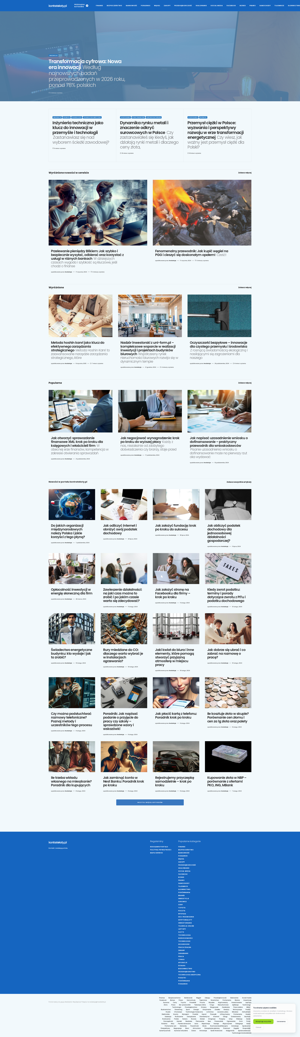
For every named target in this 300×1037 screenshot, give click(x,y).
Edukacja (168, 1016)
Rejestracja (206, 1023)
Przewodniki (219, 1021)
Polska (176, 1019)
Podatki (182, 978)
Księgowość (230, 1030)
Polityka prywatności (160, 850)
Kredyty (226, 1009)
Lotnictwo (210, 1012)
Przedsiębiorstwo (186, 972)
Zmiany (181, 950)
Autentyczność (164, 1030)
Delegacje (239, 1023)
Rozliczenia (166, 1019)
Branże (181, 895)
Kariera (184, 1019)
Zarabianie (183, 953)
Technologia (77, 117)
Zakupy (181, 862)
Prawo (181, 880)
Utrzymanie (207, 1009)
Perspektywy (165, 1028)
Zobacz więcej (244, 173)
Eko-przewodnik (186, 917)
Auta (196, 1023)
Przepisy (222, 1019)
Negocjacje (178, 1028)
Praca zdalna (184, 947)
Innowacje (53, 55)
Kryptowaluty (185, 920)
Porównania (184, 892)
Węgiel (181, 859)
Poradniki (183, 856)
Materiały (183, 1026)
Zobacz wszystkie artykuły (239, 482)
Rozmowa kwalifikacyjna (219, 1026)
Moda (204, 1026)
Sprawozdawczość (244, 1030)
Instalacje (235, 1026)
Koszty (175, 1014)
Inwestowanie (185, 923)
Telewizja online (186, 926)
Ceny (180, 905)
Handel (179, 1021)
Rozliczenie (179, 1016)
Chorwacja (178, 1012)
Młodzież (235, 1012)
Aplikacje (182, 963)
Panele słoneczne (184, 1023)
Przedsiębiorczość (187, 865)
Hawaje (216, 1023)
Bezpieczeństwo (186, 850)
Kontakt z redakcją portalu (58, 848)
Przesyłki (213, 1014)
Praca (181, 956)
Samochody (183, 883)
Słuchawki (247, 1016)
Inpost (204, 1014)
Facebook (183, 874)
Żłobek (202, 1019)
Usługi (225, 1016)
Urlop (230, 1019)
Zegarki (236, 1028)
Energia (196, 1009)
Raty (172, 1023)
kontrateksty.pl (58, 5)
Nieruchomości (185, 938)
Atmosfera (197, 1028)
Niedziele (189, 1021)
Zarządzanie (191, 1016)
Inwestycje (183, 899)
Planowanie (200, 1021)
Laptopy (182, 929)
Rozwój (193, 1019)
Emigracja (211, 1019)
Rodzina (164, 1023)
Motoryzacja (237, 1009)
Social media (184, 871)
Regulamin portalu (159, 847)
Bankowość (183, 853)
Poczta (181, 911)
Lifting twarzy (225, 1014)
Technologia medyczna (92, 117)
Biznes (181, 877)
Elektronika (166, 1014)
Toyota (182, 908)
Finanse (181, 847)
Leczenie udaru (222, 1012)
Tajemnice (183, 886)
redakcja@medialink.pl (98, 1002)
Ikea (209, 1021)
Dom (241, 1021)
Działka (181, 966)
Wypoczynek (227, 1023)
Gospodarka (125, 117)
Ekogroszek (184, 944)
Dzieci (193, 1030)
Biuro (187, 1028)
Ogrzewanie (231, 1021)
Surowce (182, 902)
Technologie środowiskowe (241, 1033)
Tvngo (181, 959)
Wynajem (185, 1014)
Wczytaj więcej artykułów (150, 802)
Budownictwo (185, 969)
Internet (216, 1016)
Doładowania (236, 1016)
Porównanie (184, 981)
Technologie (184, 941)
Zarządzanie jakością (211, 1028)
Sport (188, 1009)
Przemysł (66, 117)
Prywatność (194, 1026)
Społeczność (246, 1026)
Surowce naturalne (153, 117)
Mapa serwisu (156, 853)
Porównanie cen (170, 1026)
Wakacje (239, 1019)
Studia (168, 1012)
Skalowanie (183, 868)
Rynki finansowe (138, 117)
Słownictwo (184, 889)
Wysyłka (182, 914)
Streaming (178, 1009)
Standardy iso (205, 1016)
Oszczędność (168, 1021)
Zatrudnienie (246, 1012)
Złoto (181, 932)
